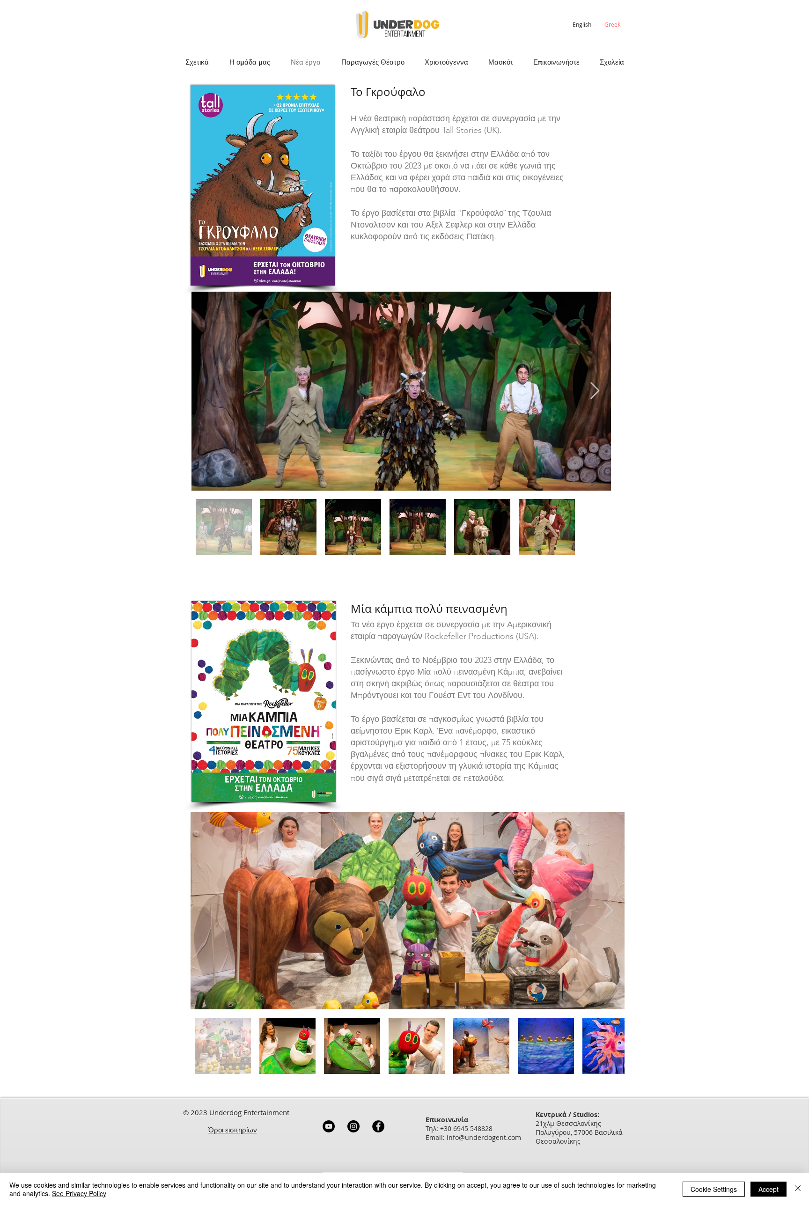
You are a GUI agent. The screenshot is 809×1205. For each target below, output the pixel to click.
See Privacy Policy (79, 1193)
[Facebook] (378, 1126)
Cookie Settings (714, 1189)
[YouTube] (329, 1126)
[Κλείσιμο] (797, 1189)
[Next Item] (594, 391)
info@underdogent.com (484, 1137)
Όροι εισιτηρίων (232, 1129)
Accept (768, 1189)
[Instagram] (353, 1126)
